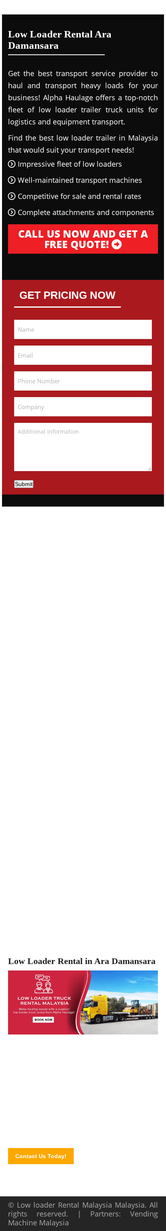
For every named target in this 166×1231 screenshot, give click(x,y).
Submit (24, 484)
